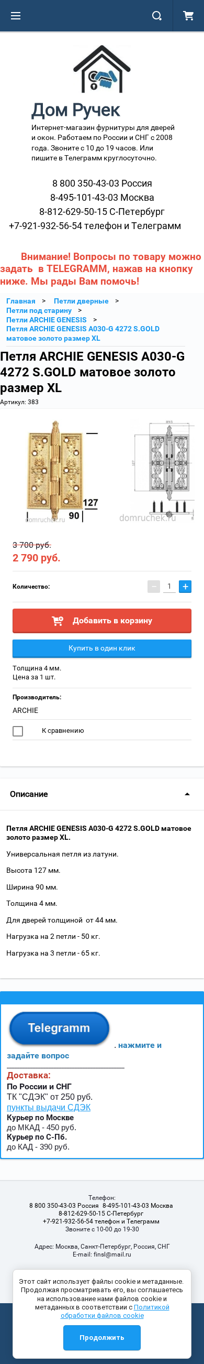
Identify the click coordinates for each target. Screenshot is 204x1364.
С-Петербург (102, 211)
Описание (29, 794)
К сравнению (62, 730)
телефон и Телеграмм (95, 225)
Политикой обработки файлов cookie (115, 1311)
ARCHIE (25, 710)
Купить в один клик (102, 648)
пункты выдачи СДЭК (48, 1107)
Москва (102, 197)
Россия (102, 183)
